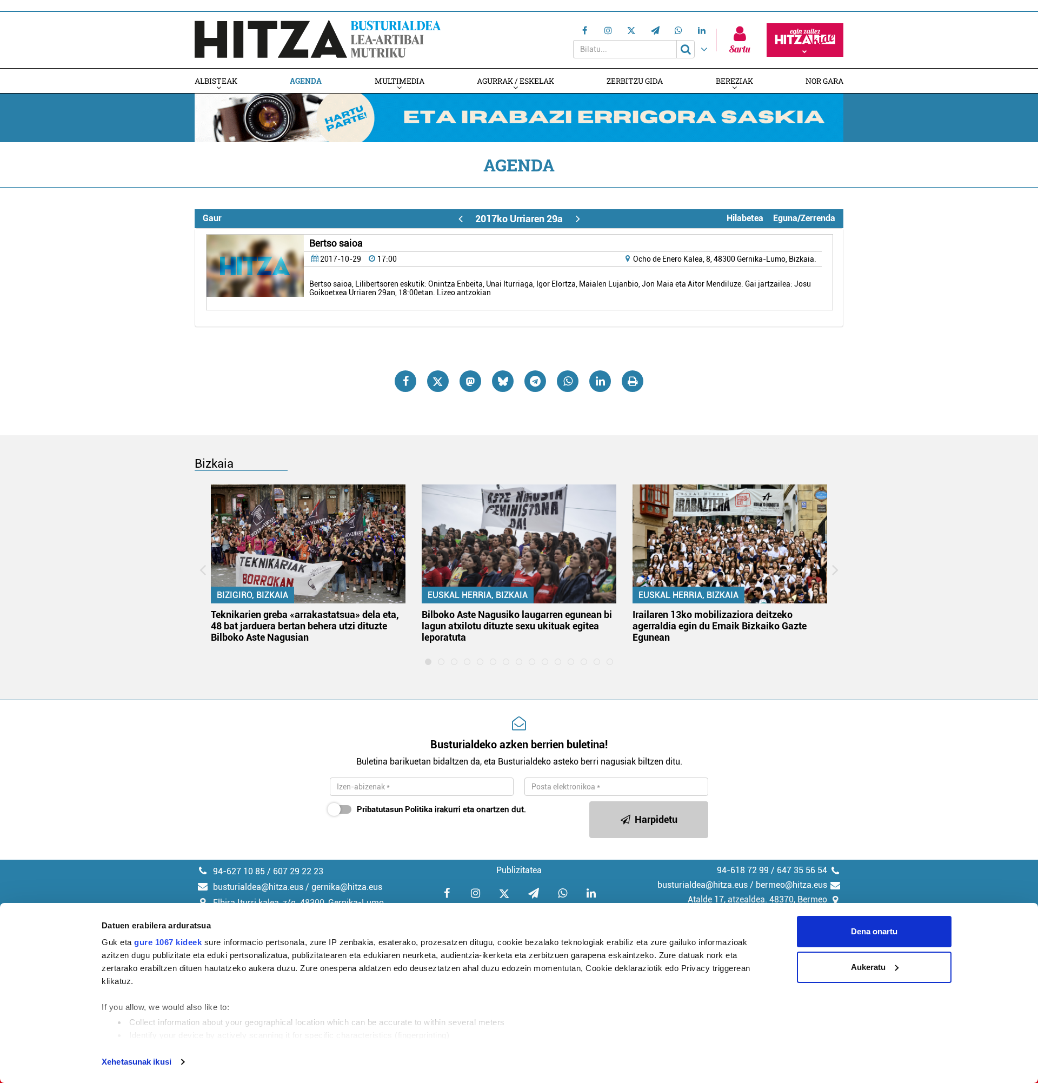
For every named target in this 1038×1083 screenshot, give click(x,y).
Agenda (306, 81)
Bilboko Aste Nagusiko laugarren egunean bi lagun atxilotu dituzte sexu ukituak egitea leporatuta (517, 626)
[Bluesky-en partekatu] (503, 381)
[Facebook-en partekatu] (405, 381)
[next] (577, 218)
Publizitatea (519, 870)
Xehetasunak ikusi (136, 1061)
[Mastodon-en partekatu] (470, 381)
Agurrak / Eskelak (515, 81)
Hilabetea (745, 218)
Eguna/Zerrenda (804, 218)
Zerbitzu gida (635, 81)
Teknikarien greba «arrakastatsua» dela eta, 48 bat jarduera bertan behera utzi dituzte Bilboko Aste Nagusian (305, 626)
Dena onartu (874, 931)
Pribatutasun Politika (394, 809)
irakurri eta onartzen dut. (441, 809)
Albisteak (216, 81)
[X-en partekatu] (438, 381)
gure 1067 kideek (168, 942)
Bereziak (734, 81)
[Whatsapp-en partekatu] (567, 381)
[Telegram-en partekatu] (535, 381)
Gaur (212, 218)
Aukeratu (868, 967)
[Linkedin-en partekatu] (600, 381)
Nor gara (824, 81)
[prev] (460, 218)
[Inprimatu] (632, 381)
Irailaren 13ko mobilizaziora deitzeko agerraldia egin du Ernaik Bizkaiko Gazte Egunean (720, 626)
